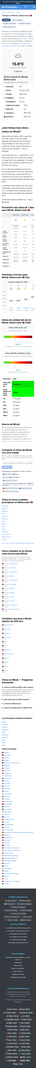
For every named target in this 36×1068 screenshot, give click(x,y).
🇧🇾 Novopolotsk (7, 654)
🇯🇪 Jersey (5, 814)
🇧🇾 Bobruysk (6, 638)
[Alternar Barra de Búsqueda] (25, 7)
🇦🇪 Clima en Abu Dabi (10, 910)
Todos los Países (18, 971)
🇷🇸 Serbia (5, 871)
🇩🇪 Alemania (6, 755)
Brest (3, 514)
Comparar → (7, 467)
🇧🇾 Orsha (5, 663)
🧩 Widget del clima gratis (18, 977)
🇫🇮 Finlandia (6, 783)
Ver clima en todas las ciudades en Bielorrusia (18, 543)
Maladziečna (6, 537)
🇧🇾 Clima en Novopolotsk (11, 610)
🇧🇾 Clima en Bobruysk (9, 581)
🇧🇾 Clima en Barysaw (9, 585)
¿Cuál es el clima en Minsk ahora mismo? (19, 687)
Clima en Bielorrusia (9, 27)
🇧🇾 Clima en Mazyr (8, 593)
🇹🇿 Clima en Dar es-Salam (18, 913)
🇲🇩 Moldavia (6, 835)
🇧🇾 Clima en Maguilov (9, 572)
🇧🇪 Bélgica (5, 760)
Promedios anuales (24, 23)
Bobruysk (5, 516)
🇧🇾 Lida (4, 642)
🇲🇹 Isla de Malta (7, 801)
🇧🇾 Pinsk (5, 671)
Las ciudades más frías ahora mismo (18, 931)
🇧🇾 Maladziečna (7, 625)
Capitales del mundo (18, 974)
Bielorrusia (10, 12)
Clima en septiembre (9, 23)
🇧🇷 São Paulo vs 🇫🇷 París (10, 474)
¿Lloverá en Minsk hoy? (12, 704)
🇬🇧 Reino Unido (7, 853)
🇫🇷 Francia (5, 786)
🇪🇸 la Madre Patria (8, 819)
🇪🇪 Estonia (5, 781)
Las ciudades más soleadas (18, 939)
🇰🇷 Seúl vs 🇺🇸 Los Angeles (11, 477)
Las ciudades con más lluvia (18, 934)
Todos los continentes (18, 968)
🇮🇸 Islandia (6, 807)
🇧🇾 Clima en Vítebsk (9, 568)
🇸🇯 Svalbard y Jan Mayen (10, 881)
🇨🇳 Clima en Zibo (27, 917)
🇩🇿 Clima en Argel (25, 920)
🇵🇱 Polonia (5, 843)
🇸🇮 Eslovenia (6, 778)
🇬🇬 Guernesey (7, 794)
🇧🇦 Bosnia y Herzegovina (10, 763)
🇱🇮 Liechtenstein (8, 825)
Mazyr (4, 524)
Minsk (4, 722)
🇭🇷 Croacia (6, 770)
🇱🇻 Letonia (5, 822)
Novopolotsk (6, 534)
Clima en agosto (18, 20)
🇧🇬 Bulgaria (6, 765)
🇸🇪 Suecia (5, 876)
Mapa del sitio (18, 965)
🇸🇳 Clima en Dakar (11, 900)
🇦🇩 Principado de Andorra (11, 848)
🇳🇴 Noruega (6, 840)
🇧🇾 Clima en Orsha (8, 601)
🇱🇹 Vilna (5, 646)
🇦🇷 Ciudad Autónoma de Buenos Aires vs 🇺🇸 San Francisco (18, 484)
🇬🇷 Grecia (5, 791)
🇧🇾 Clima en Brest (8, 577)
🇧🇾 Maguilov (6, 650)
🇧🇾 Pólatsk (5, 658)
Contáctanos (18, 962)
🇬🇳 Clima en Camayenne (11, 917)
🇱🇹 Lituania (6, 827)
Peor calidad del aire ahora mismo (18, 942)
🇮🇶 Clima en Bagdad (26, 910)
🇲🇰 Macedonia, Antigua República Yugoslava (17, 832)
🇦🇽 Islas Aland (7, 809)
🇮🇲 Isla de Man (7, 804)
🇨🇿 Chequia (6, 768)
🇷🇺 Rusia (5, 866)
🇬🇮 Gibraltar (6, 789)
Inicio (3, 12)
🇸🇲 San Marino (7, 868)
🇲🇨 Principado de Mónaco (11, 850)
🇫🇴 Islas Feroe (7, 812)
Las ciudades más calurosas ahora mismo (18, 928)
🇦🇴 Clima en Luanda (11, 920)
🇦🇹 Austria (5, 758)
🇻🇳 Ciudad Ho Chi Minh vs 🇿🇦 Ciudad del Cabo (17, 488)
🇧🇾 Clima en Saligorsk (9, 605)
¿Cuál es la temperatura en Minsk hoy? (18, 708)
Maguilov (5, 511)
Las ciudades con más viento (18, 936)
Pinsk (4, 521)
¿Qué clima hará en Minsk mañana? (17, 699)
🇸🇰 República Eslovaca (10, 858)
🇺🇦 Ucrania (6, 884)
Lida (3, 526)
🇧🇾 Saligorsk (6, 634)
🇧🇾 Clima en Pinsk (8, 589)
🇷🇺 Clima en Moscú (25, 900)
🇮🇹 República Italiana (9, 861)
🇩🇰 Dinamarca (7, 773)
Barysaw (5, 519)
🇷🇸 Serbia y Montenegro (10, 873)
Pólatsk (4, 539)
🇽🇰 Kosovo (5, 817)
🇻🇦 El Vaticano (7, 776)
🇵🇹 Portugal (6, 845)
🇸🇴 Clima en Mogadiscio (24, 904)
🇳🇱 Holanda (6, 796)
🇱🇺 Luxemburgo (7, 830)
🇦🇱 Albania (5, 752)
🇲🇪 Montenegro (7, 837)
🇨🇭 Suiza (5, 879)
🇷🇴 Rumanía (6, 863)
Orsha (4, 529)
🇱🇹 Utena (5, 667)
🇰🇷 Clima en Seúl (10, 904)
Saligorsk (5, 532)
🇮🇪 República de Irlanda (10, 855)
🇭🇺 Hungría (6, 799)
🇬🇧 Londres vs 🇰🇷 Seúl (10, 480)
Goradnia (5, 506)
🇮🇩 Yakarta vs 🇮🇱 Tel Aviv (11, 491)
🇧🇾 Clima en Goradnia (9, 564)
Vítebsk (4, 508)
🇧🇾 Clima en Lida (8, 597)
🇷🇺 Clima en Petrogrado (18, 907)
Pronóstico (6, 20)
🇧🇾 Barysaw (6, 629)
